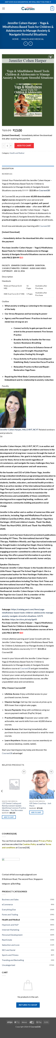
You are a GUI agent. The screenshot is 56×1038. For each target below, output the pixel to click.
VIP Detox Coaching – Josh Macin (40, 804)
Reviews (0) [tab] (7, 174)
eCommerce (7, 904)
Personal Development (12, 935)
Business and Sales (10, 899)
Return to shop (28, 1005)
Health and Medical (32, 39)
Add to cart (24, 145)
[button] (3, 8)
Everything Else (9, 909)
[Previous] (2, 796)
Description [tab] (8, 168)
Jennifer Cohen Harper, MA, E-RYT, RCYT (19, 429)
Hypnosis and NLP (10, 924)
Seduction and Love (10, 945)
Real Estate (7, 939)
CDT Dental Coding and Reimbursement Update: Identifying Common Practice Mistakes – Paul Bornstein (14, 806)
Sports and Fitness (10, 955)
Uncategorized (8, 965)
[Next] (53, 796)
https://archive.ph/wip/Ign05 (23, 619)
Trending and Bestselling (13, 960)
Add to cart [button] (9, 817)
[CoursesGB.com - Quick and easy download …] (28, 8)
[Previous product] (31, 44)
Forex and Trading (10, 914)
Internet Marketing (10, 929)
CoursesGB (44, 226)
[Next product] (26, 44)
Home (15, 39)
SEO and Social (8, 950)
